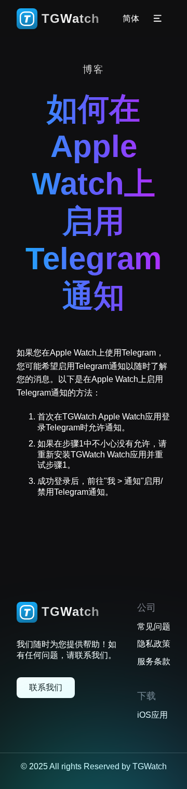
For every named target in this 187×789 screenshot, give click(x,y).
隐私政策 (153, 643)
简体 (131, 19)
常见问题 (153, 626)
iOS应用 (152, 715)
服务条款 (153, 661)
